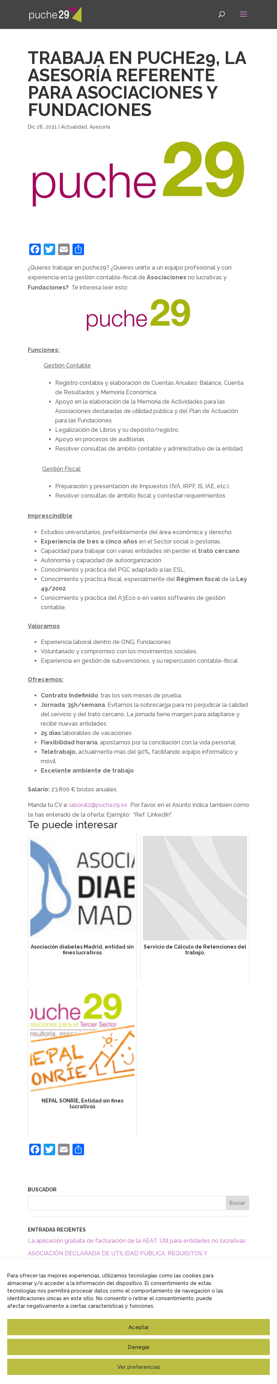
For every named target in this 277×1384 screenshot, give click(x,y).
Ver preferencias (138, 1367)
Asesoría (99, 127)
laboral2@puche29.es (98, 804)
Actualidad (74, 127)
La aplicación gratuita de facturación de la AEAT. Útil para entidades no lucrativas (137, 1240)
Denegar (139, 1347)
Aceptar (138, 1327)
